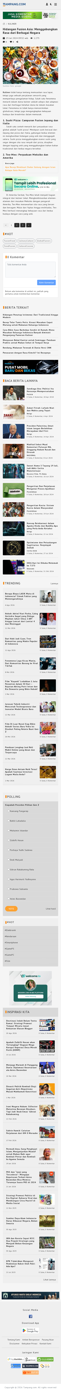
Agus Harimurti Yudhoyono (23, 879)
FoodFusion (9, 246)
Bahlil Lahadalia (18, 821)
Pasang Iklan (48, 1340)
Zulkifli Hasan (17, 840)
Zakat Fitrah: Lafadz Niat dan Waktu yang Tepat (40, 409)
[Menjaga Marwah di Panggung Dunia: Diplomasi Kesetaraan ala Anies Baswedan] (47, 1067)
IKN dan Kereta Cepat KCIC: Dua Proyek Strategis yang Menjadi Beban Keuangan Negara (20, 1242)
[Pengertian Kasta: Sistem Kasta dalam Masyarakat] (14, 509)
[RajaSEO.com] (45, 1367)
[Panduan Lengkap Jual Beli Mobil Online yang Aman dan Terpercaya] (48, 750)
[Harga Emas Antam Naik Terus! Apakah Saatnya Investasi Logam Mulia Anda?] (48, 772)
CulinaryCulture (26, 241)
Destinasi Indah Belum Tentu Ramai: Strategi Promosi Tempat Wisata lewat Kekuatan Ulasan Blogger (21, 1024)
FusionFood (9, 241)
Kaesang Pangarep (19, 811)
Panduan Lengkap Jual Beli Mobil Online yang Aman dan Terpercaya (20, 750)
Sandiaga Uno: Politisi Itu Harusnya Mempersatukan (40, 390)
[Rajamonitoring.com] (16, 1367)
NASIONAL (31, 455)
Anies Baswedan (18, 899)
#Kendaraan (10, 936)
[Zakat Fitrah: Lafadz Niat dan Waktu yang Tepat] (14, 411)
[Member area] (47, 4)
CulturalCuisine (26, 246)
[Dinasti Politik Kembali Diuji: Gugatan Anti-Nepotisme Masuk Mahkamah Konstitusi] (47, 1089)
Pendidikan (32, 492)
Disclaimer (15, 1343)
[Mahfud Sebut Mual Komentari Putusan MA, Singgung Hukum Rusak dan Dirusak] (14, 451)
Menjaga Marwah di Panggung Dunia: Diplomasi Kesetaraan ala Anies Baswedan (22, 1067)
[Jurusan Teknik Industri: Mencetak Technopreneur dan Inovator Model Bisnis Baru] (48, 706)
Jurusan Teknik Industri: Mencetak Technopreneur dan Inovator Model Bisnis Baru (20, 706)
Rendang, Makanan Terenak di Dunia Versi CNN (27, 347)
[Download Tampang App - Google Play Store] (30, 1330)
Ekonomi (30, 569)
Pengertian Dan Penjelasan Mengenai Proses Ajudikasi (41, 487)
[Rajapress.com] (30, 1367)
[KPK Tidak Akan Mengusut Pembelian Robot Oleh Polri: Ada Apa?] (47, 1263)
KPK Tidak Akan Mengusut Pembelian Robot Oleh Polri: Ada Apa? (20, 1264)
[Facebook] (30, 1316)
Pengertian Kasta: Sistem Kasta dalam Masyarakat (40, 506)
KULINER (12, 24)
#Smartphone (11, 942)
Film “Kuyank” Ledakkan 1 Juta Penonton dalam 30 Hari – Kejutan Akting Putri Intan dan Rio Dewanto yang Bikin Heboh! (21, 685)
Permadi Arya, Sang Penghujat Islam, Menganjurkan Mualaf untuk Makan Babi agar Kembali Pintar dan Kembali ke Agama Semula (21, 1154)
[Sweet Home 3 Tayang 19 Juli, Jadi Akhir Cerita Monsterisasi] (14, 471)
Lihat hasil (51, 908)
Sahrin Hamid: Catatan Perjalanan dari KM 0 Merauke (22, 1131)
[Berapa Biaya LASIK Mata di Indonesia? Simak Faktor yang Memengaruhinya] (48, 596)
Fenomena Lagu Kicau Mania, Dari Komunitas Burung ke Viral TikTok (21, 663)
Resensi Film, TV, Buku (37, 474)
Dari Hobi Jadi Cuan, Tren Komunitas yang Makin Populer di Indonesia (21, 641)
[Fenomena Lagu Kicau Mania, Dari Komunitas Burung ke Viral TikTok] (48, 663)
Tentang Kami (13, 1340)
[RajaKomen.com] (45, 1360)
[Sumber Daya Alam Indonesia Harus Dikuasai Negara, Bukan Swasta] (47, 1221)
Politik (30, 394)
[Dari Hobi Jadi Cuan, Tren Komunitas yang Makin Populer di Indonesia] (48, 641)
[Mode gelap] (51, 4)
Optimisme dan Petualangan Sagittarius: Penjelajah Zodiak (42, 545)
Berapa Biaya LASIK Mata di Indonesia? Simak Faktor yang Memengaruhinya (21, 596)
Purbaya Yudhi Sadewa (21, 850)
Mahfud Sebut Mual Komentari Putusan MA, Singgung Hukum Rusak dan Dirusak (41, 448)
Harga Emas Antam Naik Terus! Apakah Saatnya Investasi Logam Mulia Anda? (21, 772)
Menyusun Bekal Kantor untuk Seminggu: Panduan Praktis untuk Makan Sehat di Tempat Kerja (29, 341)
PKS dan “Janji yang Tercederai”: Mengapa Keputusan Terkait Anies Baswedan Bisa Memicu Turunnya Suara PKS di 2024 (21, 1177)
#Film (7, 961)
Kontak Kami (45, 1343)
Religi (29, 414)
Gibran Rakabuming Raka (22, 869)
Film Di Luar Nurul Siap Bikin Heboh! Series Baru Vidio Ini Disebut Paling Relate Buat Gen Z (21, 728)
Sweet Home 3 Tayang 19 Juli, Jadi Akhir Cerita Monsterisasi (42, 468)
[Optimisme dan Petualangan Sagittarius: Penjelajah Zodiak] (14, 548)
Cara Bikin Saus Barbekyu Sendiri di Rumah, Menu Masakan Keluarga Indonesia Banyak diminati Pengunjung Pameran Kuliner (28, 332)
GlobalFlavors (44, 241)
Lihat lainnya (50, 1279)
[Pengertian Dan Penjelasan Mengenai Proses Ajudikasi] (14, 490)
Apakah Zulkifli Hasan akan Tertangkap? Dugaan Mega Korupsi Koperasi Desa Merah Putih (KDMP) (21, 1046)
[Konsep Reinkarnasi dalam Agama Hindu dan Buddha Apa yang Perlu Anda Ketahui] (14, 528)
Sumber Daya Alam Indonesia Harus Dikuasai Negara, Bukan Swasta (21, 1221)
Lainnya (54, 583)
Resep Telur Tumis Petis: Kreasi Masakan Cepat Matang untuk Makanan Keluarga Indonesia (28, 323)
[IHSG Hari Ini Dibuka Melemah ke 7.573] (14, 567)
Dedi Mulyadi (16, 860)
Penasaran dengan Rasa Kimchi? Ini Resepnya (27, 352)
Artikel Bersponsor (31, 1340)
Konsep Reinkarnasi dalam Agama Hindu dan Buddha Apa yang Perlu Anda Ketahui (42, 526)
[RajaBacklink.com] (16, 1360)
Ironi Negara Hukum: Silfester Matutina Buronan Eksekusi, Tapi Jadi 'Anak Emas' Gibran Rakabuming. (22, 1110)
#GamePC (9, 955)
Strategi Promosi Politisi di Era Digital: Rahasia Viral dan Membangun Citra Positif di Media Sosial (21, 1199)
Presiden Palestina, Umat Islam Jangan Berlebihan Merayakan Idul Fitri (40, 428)
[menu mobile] (55, 4)
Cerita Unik (32, 551)
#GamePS (9, 948)
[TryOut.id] (30, 1373)
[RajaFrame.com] (30, 1360)
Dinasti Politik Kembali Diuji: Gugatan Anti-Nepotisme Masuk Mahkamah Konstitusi (21, 1089)
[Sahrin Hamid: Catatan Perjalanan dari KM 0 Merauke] (47, 1132)
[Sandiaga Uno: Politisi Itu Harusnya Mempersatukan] (14, 392)
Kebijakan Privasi (29, 1343)
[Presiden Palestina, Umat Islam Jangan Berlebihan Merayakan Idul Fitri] (14, 431)
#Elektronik (10, 930)
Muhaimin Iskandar (19, 830)
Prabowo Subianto (19, 889)
